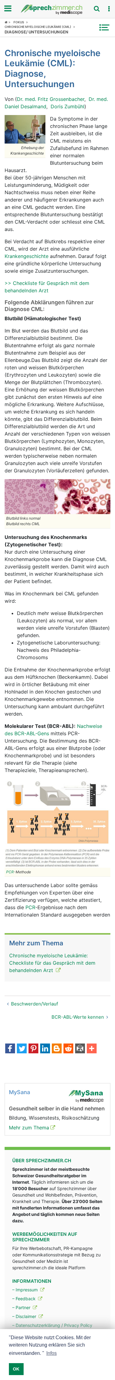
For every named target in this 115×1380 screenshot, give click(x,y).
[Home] (7, 22)
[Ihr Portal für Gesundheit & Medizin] (57, 10)
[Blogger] (56, 1049)
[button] (109, 8)
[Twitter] (21, 1049)
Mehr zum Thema (29, 1127)
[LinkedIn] (45, 1049)
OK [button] (16, 1369)
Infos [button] (51, 1353)
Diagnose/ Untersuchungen (36, 31)
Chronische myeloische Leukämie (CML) (38, 27)
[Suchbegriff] (96, 8)
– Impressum (25, 1289)
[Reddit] (68, 1049)
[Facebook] (10, 1049)
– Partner (22, 1307)
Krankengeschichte (26, 256)
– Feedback (24, 1298)
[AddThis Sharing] (91, 1049)
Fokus (18, 22)
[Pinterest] (33, 1049)
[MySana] (86, 1096)
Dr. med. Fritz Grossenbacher (50, 99)
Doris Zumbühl (67, 106)
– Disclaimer (24, 1316)
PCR (10, 872)
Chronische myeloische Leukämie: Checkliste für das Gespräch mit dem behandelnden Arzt (52, 962)
